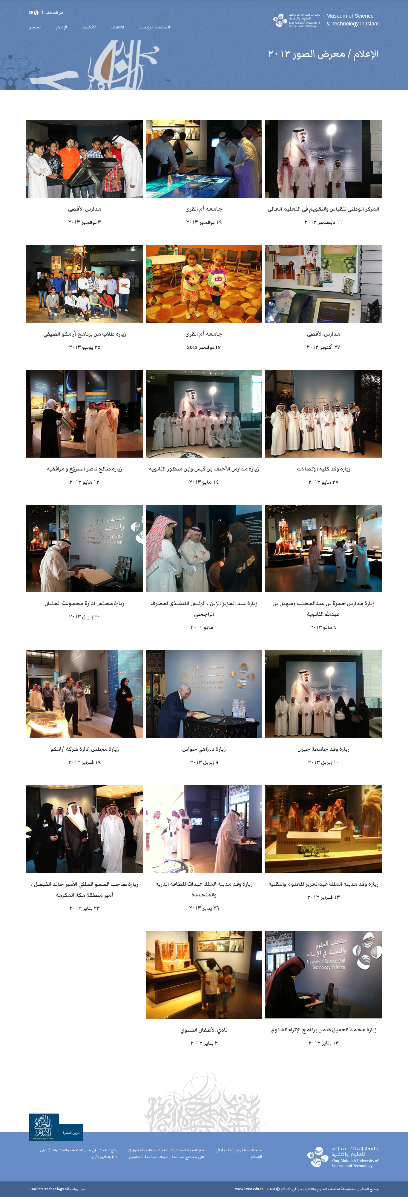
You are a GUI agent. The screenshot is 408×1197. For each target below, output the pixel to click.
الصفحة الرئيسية (154, 27)
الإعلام (61, 27)
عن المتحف (54, 12)
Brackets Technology (46, 1189)
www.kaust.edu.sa (249, 1189)
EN (31, 12)
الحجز (35, 27)
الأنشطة (89, 27)
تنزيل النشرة (71, 1132)
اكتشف (117, 27)
